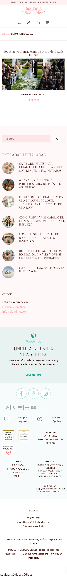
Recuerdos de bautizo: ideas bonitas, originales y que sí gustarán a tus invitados (40, 254)
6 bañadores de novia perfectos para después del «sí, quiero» (40, 184)
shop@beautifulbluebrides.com (51, 488)
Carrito (17, 476)
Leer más (34, 100)
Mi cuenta (18, 465)
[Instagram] (46, 393)
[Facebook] (21, 393)
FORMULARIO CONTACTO (50, 491)
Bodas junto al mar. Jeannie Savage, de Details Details (33, 53)
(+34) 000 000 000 (13, 307)
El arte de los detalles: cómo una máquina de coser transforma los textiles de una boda (41, 202)
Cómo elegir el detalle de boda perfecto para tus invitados (39, 238)
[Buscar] (19, 22)
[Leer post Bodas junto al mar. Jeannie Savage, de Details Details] (33, 74)
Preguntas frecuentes (50, 439)
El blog (50, 443)
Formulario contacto (33, 526)
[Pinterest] (33, 393)
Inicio (5, 33)
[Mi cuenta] (28, 22)
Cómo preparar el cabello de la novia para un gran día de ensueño (42, 221)
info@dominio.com (15, 311)
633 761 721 (50, 485)
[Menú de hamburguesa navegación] (47, 22)
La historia (50, 436)
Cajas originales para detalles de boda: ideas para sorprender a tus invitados (41, 167)
